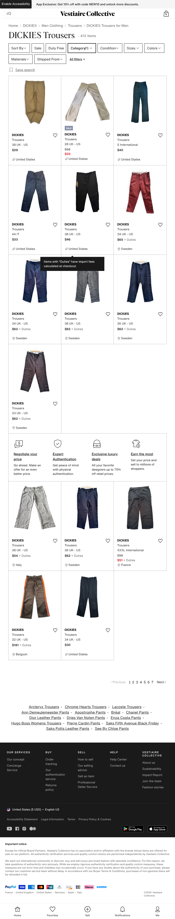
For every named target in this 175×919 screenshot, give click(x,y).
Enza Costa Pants (126, 717)
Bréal (115, 712)
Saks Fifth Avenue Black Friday (132, 723)
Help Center (118, 759)
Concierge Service (14, 767)
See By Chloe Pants (112, 728)
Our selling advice (85, 767)
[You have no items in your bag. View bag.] (166, 14)
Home (13, 25)
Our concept (15, 759)
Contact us (117, 765)
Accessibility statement (22, 819)
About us (148, 762)
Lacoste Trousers (126, 707)
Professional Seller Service (87, 784)
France (9, 892)
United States (44, 892)
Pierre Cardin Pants (83, 723)
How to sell (85, 759)
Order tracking (51, 761)
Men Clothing (52, 25)
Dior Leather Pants (45, 717)
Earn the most (142, 454)
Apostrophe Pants (90, 712)
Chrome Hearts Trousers (85, 707)
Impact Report (152, 775)
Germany (60, 892)
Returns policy (51, 787)
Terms (71, 819)
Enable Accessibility (16, 4)
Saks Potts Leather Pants (67, 728)
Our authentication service (55, 774)
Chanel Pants (137, 712)
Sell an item (86, 776)
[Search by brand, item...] (8, 14)
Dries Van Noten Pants (86, 717)
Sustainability (151, 769)
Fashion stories (152, 787)
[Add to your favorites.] (55, 135)
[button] (166, 14)
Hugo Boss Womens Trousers (36, 723)
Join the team (152, 781)
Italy (79, 892)
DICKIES (29, 25)
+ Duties (130, 239)
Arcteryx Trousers (44, 707)
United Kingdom (25, 892)
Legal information (52, 819)
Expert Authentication (64, 456)
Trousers (75, 25)
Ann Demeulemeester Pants (45, 712)
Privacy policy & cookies (95, 819)
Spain (71, 892)
